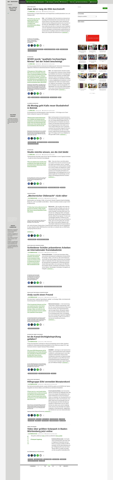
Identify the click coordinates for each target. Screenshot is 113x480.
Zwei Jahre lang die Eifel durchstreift (46, 9)
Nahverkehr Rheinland (53, 142)
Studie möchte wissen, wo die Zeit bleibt (47, 152)
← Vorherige (32, 466)
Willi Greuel (62, 420)
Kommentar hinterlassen (49, 11)
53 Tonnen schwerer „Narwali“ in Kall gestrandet (13, 238)
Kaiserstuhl (63, 459)
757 (60, 466)
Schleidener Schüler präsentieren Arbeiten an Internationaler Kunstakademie (48, 248)
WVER (60, 97)
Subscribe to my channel (93, 38)
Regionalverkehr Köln (33, 143)
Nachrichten (30, 56)
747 (53, 466)
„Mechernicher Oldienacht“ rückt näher (47, 196)
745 (45, 466)
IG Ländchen (61, 419)
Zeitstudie (63, 187)
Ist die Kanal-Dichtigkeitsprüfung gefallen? (44, 337)
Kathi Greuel (31, 420)
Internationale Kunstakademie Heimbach (53, 286)
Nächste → (66, 466)
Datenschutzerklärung (82, 1)
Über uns (72, 1)
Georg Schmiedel (47, 459)
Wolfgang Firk (54, 97)
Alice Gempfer (10, 237)
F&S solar (30, 459)
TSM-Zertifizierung (45, 97)
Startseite (23, 1)
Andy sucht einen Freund (40, 294)
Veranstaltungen (31, 193)
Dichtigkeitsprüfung (32, 373)
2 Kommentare (49, 341)
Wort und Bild (59, 435)
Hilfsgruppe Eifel (32, 239)
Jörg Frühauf (56, 459)
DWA (29, 97)
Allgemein (29, 103)
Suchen (79, 6)
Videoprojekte (40, 1)
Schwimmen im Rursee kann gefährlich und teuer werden (13, 231)
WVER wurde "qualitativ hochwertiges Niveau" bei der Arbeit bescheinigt (46, 60)
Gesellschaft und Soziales (33, 292)
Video (43, 435)
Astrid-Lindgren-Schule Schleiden (35, 286)
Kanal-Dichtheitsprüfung (44, 373)
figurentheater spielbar (33, 328)
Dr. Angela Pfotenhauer (50, 49)
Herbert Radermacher (42, 142)
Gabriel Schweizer (38, 459)
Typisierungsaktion (54, 420)
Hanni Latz (39, 419)
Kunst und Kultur (31, 6)
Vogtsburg (42, 460)
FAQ (57, 1)
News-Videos (31, 1)
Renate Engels (45, 420)
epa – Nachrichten (13, 1)
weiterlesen (65, 32)
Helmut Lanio (45, 419)
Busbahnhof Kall (32, 142)
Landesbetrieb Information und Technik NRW (37, 187)
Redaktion (39, 11)
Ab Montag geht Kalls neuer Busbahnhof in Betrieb (48, 106)
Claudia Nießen (31, 419)
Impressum (94, 1)
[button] (29, 45)
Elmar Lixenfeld (64, 49)
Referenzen (64, 1)
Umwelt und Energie (38, 334)
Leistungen (50, 1)
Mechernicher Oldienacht (43, 239)
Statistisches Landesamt (54, 187)
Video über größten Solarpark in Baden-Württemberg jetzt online (47, 430)
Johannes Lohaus (35, 97)
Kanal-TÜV (54, 373)
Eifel (58, 49)
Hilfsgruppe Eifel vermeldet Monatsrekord (48, 381)
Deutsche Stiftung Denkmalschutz (35, 49)
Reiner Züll (38, 420)
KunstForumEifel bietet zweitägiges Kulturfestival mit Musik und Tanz (13, 242)
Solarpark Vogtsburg (33, 460)
